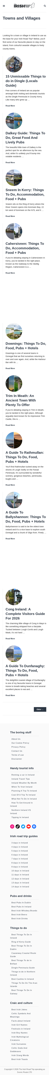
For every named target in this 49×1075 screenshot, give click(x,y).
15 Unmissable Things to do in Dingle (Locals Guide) (26, 81)
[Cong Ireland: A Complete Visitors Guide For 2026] (14, 597)
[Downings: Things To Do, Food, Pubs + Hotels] (14, 331)
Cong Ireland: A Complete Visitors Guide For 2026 (25, 613)
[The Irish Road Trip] (24, 6)
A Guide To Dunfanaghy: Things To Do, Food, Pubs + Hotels (25, 670)
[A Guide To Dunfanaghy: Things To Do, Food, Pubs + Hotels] (14, 653)
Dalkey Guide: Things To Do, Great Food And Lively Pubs (25, 137)
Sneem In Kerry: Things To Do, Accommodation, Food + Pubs (25, 194)
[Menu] (4, 6)
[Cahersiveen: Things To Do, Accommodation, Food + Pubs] (14, 231)
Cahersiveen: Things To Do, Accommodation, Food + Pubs (25, 248)
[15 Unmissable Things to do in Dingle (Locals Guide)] (14, 64)
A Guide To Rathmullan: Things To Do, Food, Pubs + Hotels (25, 457)
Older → (40, 709)
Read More (10, 106)
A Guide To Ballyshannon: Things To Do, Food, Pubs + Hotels (26, 516)
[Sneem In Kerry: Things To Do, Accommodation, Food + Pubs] (14, 177)
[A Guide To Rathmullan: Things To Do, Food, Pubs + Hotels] (14, 440)
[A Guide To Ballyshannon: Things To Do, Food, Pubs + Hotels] (14, 500)
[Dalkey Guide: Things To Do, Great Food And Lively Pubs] (14, 121)
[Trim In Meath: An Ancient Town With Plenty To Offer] (14, 383)
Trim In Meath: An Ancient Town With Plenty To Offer (21, 400)
